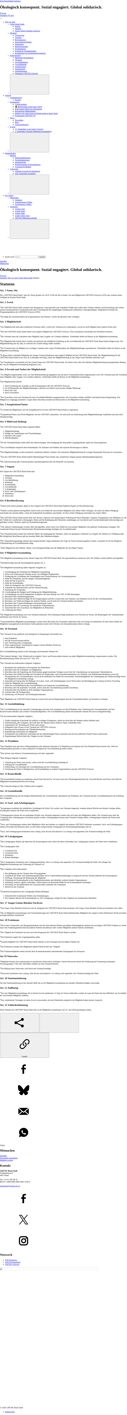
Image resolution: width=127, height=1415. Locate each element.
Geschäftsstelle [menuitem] (21, 64)
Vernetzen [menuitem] (14, 207)
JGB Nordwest (11, 1260)
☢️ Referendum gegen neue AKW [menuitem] (28, 107)
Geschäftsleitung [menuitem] (21, 62)
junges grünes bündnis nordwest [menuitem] (27, 31)
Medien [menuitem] (13, 156)
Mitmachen (4, 263)
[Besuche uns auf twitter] (63, 1219)
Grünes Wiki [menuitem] (20, 213)
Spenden (3, 261)
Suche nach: (10, 257)
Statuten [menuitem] (18, 29)
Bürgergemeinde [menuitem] (21, 47)
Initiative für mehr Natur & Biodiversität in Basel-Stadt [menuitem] (36, 113)
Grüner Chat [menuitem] (20, 209)
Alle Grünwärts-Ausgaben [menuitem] (25, 173)
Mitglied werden (6, 1160)
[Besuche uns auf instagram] (63, 1241)
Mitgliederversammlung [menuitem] (24, 58)
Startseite (3, 278)
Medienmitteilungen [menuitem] (23, 158)
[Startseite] (3, 13)
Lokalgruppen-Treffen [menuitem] (23, 202)
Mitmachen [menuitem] (14, 198)
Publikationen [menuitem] (10, 153)
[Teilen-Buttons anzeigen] (19, 1023)
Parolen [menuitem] (18, 100)
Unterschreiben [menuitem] (21, 104)
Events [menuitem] (12, 127)
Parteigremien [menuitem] (15, 55)
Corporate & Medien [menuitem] (23, 167)
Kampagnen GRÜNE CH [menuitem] (25, 116)
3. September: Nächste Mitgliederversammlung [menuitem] (33, 131)
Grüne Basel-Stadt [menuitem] (17, 24)
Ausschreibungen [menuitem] (22, 125)
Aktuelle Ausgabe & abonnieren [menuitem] (27, 171)
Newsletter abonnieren (9, 1158)
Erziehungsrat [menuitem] (20, 49)
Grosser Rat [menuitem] (19, 35)
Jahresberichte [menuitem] (20, 162)
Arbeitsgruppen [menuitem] (21, 71)
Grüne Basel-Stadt (25, 278)
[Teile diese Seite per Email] (63, 1111)
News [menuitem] (12, 118)
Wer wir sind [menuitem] (10, 22)
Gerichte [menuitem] (18, 38)
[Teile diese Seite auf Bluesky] (63, 1090)
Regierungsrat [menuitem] (20, 40)
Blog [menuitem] (17, 122)
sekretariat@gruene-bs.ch (10, 1186)
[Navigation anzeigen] (1, 18)
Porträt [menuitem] (17, 26)
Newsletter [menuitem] (19, 120)
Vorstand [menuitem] (18, 60)
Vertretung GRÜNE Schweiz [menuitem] (26, 73)
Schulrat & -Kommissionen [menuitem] (25, 51)
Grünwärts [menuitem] (14, 169)
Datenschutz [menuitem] (10, 1412)
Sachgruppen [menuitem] (20, 69)
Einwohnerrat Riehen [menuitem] (23, 42)
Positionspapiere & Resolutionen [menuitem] (27, 165)
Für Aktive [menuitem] (9, 195)
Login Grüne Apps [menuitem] (22, 216)
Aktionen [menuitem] (18, 200)
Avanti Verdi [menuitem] (20, 211)
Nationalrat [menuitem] (19, 44)
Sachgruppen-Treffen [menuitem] (23, 204)
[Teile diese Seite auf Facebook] (63, 1069)
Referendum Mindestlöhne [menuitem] (25, 111)
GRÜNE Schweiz (12, 1264)
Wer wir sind (13, 278)
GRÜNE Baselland (12, 1262)
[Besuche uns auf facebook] (63, 1198)
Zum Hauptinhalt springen (10, 1)
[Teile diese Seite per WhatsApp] (63, 1132)
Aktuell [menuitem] (8, 95)
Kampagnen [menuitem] (14, 102)
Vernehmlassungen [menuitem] (22, 160)
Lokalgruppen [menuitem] (20, 67)
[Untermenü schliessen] (29, 84)
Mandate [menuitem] (13, 33)
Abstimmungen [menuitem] (16, 98)
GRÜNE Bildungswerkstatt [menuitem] (26, 218)
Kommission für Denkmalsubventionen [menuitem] (30, 53)
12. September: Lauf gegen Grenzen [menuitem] (29, 129)
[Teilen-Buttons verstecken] (59, 1023)
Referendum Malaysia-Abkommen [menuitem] (28, 109)
